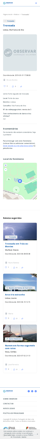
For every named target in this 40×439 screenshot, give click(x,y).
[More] (21, 87)
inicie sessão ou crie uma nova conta (18, 146)
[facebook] (29, 391)
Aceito (24, 437)
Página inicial (7, 14)
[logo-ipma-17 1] (9, 427)
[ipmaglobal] (8, 391)
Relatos (16, 14)
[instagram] (36, 391)
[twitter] (32, 391)
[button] (20, 181)
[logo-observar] (8, 3)
